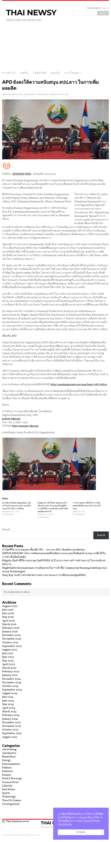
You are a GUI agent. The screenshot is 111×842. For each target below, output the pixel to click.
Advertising (9, 749)
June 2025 (8, 657)
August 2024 (9, 693)
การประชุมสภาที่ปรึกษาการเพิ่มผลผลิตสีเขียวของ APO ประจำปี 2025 (86, 506)
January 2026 (10, 631)
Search (6, 529)
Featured (44, 94)
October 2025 (10, 642)
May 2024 (8, 704)
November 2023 (11, 726)
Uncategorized (10, 804)
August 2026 (9, 606)
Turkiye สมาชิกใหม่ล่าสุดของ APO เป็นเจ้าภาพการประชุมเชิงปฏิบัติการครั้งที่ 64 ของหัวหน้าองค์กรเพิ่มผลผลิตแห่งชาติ (52, 507)
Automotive (9, 753)
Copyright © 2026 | (11, 834)
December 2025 (11, 635)
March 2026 (9, 624)
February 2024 (10, 715)
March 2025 (9, 668)
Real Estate (8, 789)
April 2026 (8, 621)
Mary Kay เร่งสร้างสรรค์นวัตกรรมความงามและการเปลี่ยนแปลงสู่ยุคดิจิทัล (44, 575)
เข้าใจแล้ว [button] (81, 832)
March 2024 (9, 711)
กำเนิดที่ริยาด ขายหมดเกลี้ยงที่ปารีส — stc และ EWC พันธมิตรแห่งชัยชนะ (43, 550)
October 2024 (10, 686)
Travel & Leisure (11, 800)
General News (56, 94)
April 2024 (8, 708)
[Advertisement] (55, 48)
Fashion (6, 768)
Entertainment (11, 764)
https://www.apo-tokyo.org (25, 426)
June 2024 (8, 701)
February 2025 (10, 671)
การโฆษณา (72, 72)
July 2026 (7, 610)
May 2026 (8, 617)
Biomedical (8, 757)
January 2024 (10, 719)
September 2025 (12, 646)
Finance (6, 775)
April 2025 (8, 664)
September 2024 (12, 690)
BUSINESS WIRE (22, 174)
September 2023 (12, 733)
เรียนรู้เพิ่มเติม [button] (65, 824)
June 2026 (8, 613)
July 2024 (7, 697)
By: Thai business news (15, 821)
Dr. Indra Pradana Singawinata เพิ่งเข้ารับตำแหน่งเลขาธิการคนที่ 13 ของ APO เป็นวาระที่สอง (16, 506)
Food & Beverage (12, 778)
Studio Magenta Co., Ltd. (30, 834)
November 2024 (11, 682)
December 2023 (11, 722)
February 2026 (10, 628)
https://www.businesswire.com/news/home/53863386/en (79, 384)
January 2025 (10, 675)
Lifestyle (7, 786)
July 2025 (7, 653)
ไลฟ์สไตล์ (40, 72)
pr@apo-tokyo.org (11, 419)
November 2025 (11, 639)
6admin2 (31, 94)
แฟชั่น (24, 72)
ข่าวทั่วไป (9, 72)
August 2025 (9, 650)
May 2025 (8, 661)
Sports (6, 793)
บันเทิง (55, 72)
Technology (9, 797)
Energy (6, 760)
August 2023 (9, 737)
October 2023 (10, 730)
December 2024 (11, 679)
